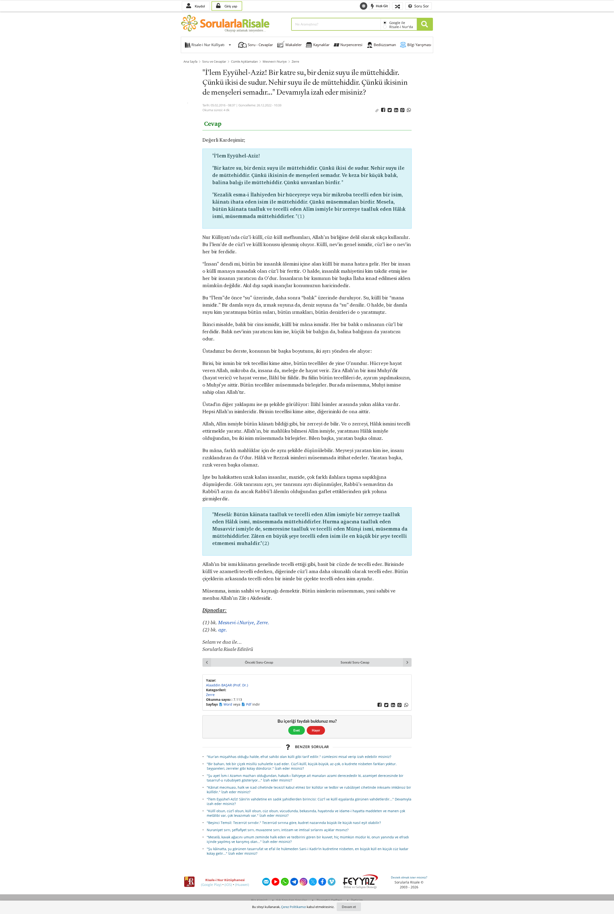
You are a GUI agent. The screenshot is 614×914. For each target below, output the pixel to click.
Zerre (295, 62)
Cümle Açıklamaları (244, 62)
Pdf (249, 704)
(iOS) (228, 884)
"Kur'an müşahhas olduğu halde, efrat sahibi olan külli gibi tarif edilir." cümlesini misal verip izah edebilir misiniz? (299, 756)
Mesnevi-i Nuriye (275, 62)
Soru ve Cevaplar (214, 62)
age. (222, 630)
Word (228, 704)
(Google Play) (211, 884)
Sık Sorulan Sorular (291, 900)
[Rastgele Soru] (397, 6)
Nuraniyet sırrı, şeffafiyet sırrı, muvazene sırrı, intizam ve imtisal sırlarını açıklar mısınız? (277, 830)
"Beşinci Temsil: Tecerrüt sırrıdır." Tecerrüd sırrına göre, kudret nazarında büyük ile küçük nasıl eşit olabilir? (294, 822)
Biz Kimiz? (259, 900)
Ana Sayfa (190, 62)
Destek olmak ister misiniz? (409, 877)
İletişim (357, 900)
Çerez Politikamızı (293, 907)
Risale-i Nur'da (401, 27)
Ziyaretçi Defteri (329, 900)
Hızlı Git (381, 6)
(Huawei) (242, 884)
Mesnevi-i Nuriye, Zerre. (244, 622)
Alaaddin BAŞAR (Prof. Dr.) (227, 685)
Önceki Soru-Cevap (259, 662)
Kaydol (199, 6)
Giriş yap (230, 6)
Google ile (397, 23)
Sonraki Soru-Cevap (355, 662)
